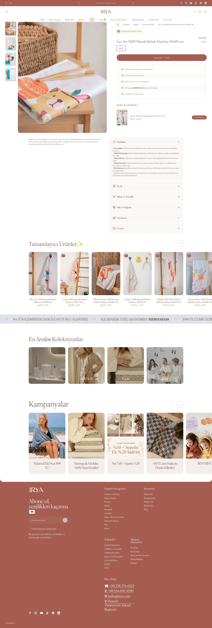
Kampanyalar (149, 498)
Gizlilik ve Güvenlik (112, 549)
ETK (106, 568)
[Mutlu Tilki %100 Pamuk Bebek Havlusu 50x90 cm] (168, 273)
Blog (146, 509)
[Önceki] (78, 3)
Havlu (107, 505)
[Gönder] (65, 520)
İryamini (126, 24)
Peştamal (108, 509)
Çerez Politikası (111, 560)
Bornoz (107, 502)
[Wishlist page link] (194, 12)
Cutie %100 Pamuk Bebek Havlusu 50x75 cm (74, 301)
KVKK (107, 564)
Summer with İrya (112, 494)
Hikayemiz (148, 494)
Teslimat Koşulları (112, 552)
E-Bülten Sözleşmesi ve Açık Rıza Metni (44, 529)
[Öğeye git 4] (10, 74)
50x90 (121, 48)
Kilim (106, 528)
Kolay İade (135, 551)
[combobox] (10, 3)
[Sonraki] (133, 3)
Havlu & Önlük (148, 24)
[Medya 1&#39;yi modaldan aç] (62, 77)
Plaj (106, 524)
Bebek (135, 24)
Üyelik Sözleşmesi (112, 545)
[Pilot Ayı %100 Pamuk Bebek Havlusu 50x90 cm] (43, 273)
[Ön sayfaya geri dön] (118, 24)
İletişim (134, 563)
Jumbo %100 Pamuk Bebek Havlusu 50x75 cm (137, 301)
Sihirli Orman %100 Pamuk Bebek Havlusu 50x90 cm (106, 301)
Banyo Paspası (110, 498)
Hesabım (134, 547)
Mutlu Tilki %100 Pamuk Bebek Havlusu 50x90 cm (169, 301)
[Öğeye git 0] (10, 28)
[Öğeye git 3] (10, 59)
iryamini (108, 513)
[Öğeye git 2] (10, 44)
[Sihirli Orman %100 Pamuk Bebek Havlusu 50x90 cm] (106, 273)
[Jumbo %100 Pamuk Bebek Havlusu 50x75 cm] (137, 273)
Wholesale (148, 505)
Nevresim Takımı (111, 521)
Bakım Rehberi (137, 559)
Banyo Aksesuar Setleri (114, 517)
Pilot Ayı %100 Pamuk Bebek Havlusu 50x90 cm (43, 301)
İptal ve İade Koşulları (113, 556)
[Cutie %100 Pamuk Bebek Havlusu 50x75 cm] (74, 273)
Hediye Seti (149, 502)
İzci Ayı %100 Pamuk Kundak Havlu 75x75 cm (147, 116)
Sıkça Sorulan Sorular (140, 555)
